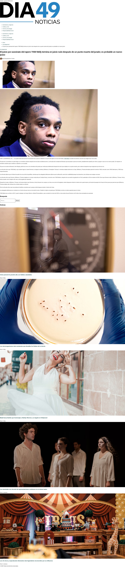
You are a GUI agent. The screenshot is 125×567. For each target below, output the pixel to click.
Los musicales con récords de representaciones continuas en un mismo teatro (23, 489)
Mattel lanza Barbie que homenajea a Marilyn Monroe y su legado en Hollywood (23, 417)
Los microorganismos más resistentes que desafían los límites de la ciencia (22, 346)
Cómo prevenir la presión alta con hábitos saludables (16, 274)
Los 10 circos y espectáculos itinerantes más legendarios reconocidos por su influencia (26, 560)
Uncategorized (3, 49)
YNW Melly (66, 158)
